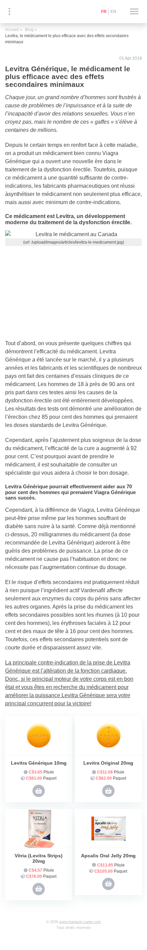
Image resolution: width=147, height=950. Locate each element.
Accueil (12, 29)
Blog (29, 29)
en (113, 11)
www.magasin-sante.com (80, 922)
